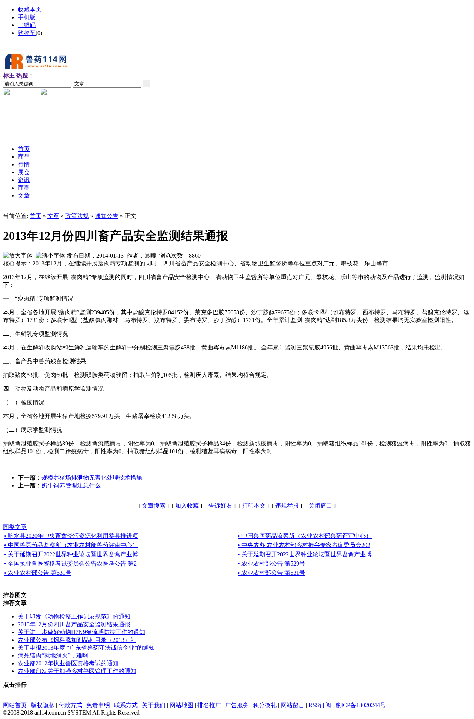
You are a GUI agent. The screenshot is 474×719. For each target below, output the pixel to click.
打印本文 (254, 506)
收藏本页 (29, 9)
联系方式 (126, 705)
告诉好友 (220, 506)
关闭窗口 (320, 506)
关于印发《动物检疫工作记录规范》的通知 (74, 616)
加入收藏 (187, 506)
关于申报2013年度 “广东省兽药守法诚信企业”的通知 (86, 648)
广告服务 (237, 705)
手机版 (27, 17)
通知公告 (106, 216)
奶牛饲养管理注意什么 (71, 485)
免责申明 (98, 705)
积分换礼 (265, 705)
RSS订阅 (319, 705)
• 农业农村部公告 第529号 (271, 563)
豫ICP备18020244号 (360, 705)
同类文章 (15, 527)
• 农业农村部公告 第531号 (37, 573)
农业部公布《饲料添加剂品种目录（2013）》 (77, 640)
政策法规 (77, 216)
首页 (35, 216)
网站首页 (15, 705)
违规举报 (287, 506)
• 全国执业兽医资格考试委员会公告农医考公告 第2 (70, 563)
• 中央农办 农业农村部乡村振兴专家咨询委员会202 (304, 545)
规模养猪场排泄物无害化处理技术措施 (91, 477)
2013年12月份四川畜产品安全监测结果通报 (74, 624)
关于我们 (154, 705)
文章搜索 (154, 506)
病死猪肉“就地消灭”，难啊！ (56, 655)
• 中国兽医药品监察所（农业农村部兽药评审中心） (305, 536)
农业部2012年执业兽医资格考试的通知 (68, 663)
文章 (53, 216)
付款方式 (70, 705)
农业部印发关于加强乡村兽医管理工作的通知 (77, 671)
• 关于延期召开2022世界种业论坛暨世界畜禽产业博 (71, 554)
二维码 (27, 25)
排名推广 (209, 705)
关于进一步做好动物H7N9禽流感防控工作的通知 (81, 632)
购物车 (27, 33)
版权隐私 (42, 705)
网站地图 (181, 705)
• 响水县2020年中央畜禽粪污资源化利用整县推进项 (71, 536)
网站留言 (292, 705)
